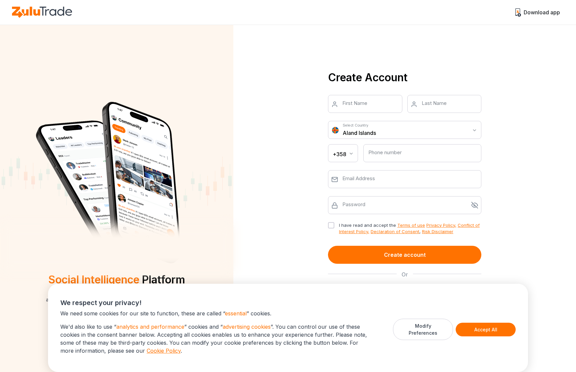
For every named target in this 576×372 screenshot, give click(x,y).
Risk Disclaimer (437, 231)
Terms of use (411, 225)
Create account (405, 254)
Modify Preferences (423, 329)
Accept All (485, 329)
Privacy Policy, (441, 225)
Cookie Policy (164, 350)
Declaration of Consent (395, 231)
